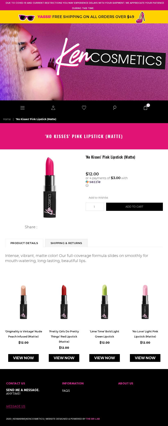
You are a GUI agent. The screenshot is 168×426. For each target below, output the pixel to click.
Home (7, 119)
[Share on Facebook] (40, 227)
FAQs (66, 391)
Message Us (15, 406)
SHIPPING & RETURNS (66, 243)
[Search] (114, 108)
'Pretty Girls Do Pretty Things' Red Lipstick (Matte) (64, 336)
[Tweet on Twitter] (47, 227)
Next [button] (161, 324)
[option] (50, 187)
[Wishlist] (84, 108)
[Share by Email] (59, 227)
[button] (124, 181)
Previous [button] (6, 324)
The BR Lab (93, 419)
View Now (23, 358)
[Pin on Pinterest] (53, 227)
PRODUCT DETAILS (24, 243)
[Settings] (53, 108)
